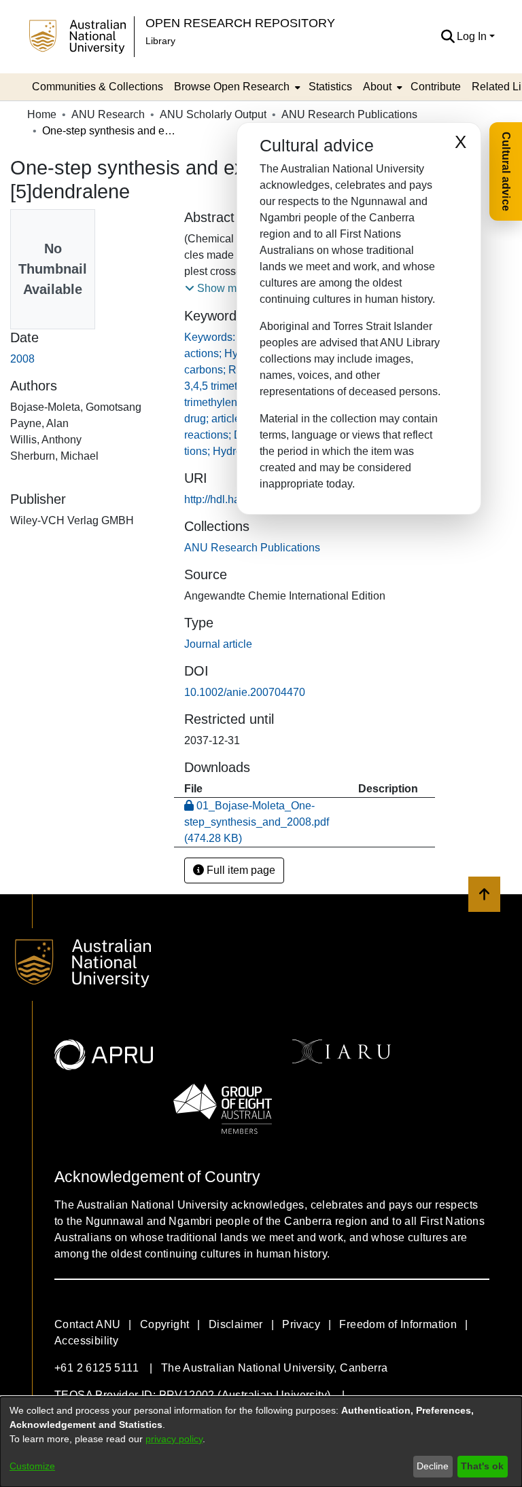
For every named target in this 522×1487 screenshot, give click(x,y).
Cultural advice (506, 171)
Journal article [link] (218, 644)
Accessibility (86, 1340)
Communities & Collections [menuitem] (97, 86)
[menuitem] (236, 86)
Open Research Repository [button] (240, 23)
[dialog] (261, 1442)
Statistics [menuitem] (330, 86)
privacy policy (174, 1438)
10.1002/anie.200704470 (244, 692)
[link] (252, 547)
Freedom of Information (398, 1324)
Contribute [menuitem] (436, 86)
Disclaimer (236, 1324)
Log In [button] (473, 36)
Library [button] (160, 40)
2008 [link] (22, 359)
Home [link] (41, 114)
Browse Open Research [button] (232, 86)
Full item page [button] (239, 870)
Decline (433, 1466)
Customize (32, 1466)
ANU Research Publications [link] (349, 114)
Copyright (165, 1324)
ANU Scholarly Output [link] (213, 114)
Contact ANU (87, 1324)
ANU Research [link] (108, 114)
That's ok (482, 1466)
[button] (447, 37)
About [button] (377, 86)
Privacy (301, 1324)
